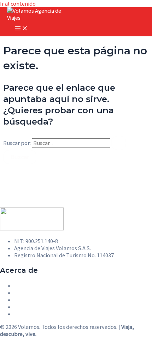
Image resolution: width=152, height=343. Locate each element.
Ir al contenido (18, 3)
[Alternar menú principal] (21, 28)
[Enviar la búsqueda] (118, 143)
